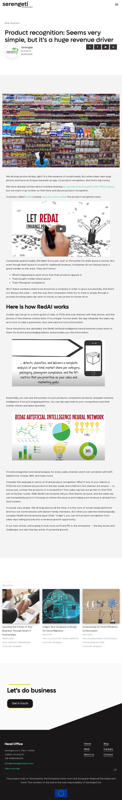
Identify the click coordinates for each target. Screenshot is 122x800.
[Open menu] (117, 4)
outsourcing (110, 638)
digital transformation (66, 638)
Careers (108, 749)
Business (15, 23)
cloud (51, 638)
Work (87, 749)
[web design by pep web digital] (115, 770)
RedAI (28, 196)
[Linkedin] (113, 47)
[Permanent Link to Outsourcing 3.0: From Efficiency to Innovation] (101, 591)
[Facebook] (97, 47)
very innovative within (54, 196)
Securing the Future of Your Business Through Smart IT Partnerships (17, 630)
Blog (7, 23)
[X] (89, 47)
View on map (12, 768)
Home (87, 743)
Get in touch (20, 703)
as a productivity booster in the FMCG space (88, 186)
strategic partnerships (19, 642)
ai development (95, 638)
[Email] (105, 47)
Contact (108, 754)
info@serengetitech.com (19, 763)
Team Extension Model (94, 642)
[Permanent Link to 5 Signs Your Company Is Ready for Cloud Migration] (60, 591)
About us (89, 754)
